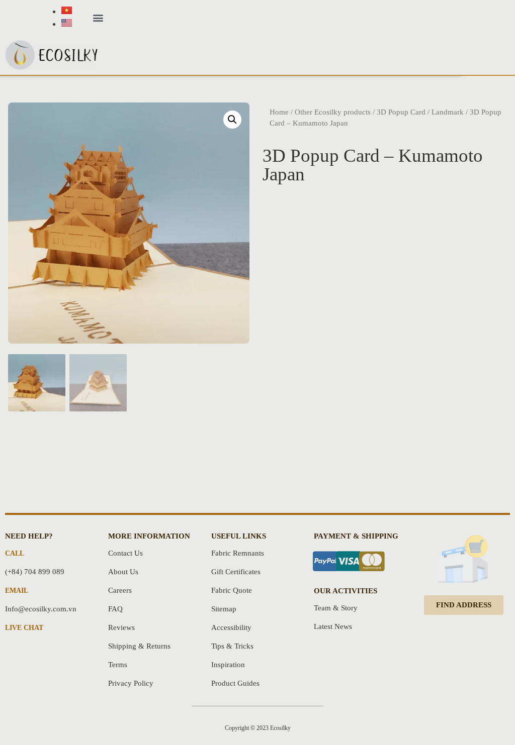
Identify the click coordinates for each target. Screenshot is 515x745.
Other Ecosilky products (333, 112)
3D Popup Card (401, 112)
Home (279, 112)
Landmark (448, 112)
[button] (98, 18)
